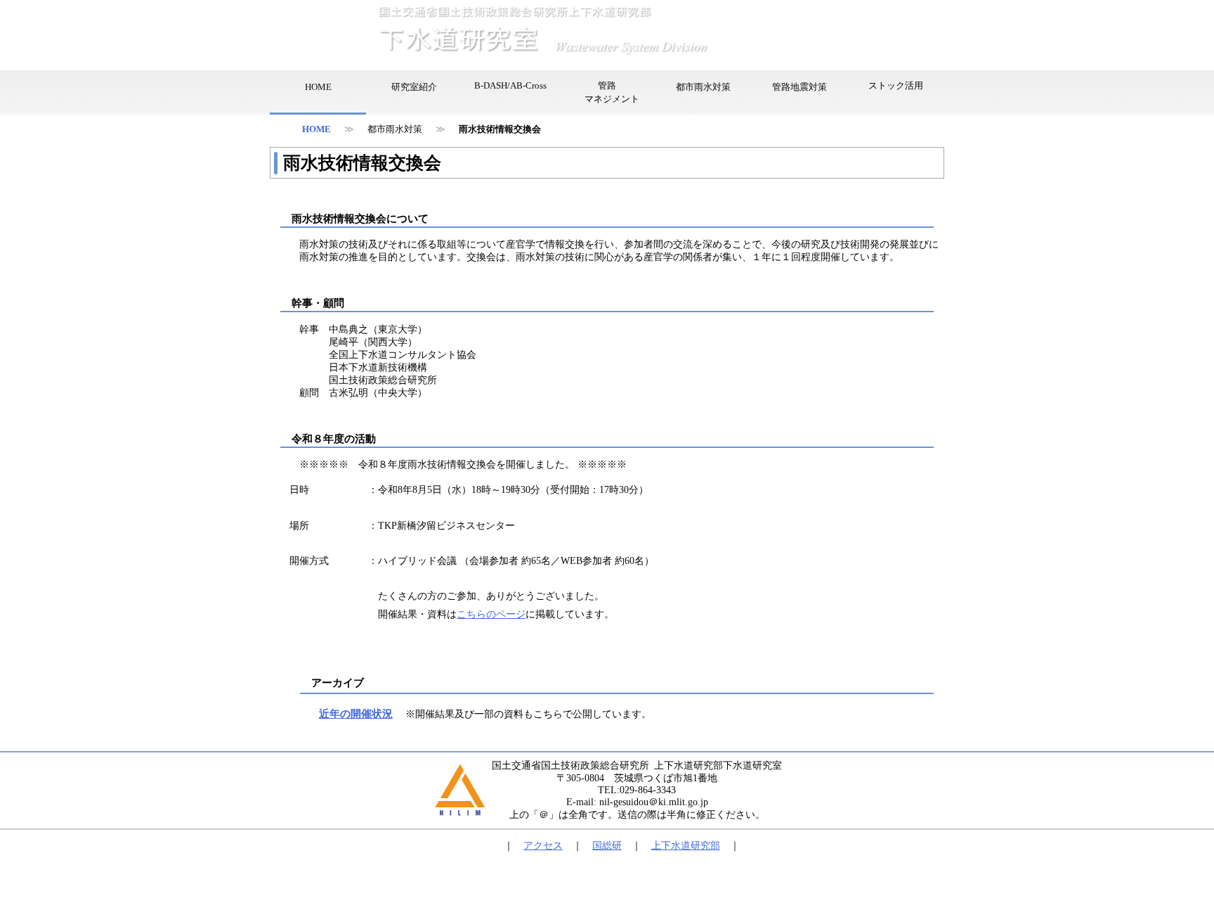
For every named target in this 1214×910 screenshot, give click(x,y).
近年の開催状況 (356, 713)
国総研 (607, 845)
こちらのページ (491, 614)
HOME (316, 129)
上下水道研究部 (685, 845)
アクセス (543, 845)
